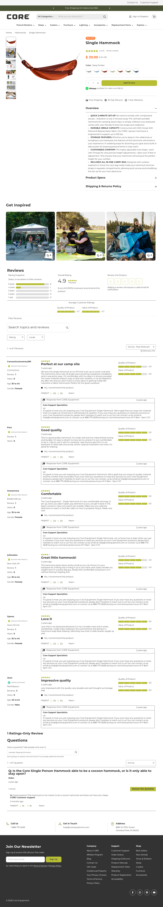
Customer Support (149, 3)
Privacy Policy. (55, 866)
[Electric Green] (112, 71)
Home (9, 33)
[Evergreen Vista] (128, 71)
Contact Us (132, 3)
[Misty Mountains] (136, 71)
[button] (53, 8)
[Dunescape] (120, 71)
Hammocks (20, 33)
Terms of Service (40, 866)
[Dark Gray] (89, 71)
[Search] (104, 16)
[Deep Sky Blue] (97, 71)
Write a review (112, 51)
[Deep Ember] (104, 71)
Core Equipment (21, 901)
